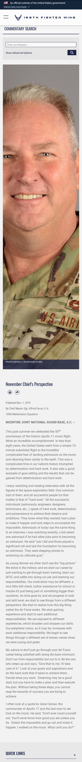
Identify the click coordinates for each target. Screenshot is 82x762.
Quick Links (15, 753)
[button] (17, 7)
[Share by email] (17, 392)
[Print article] (10, 392)
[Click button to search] (72, 52)
